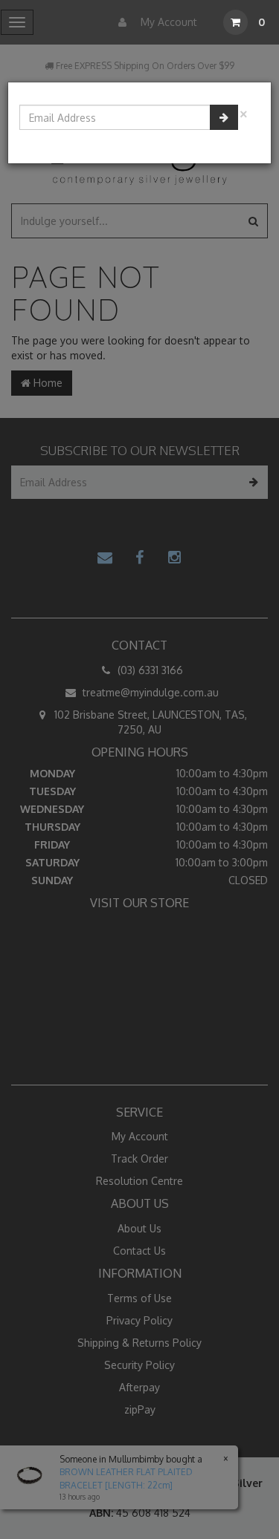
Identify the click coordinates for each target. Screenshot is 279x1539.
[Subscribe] (224, 117)
